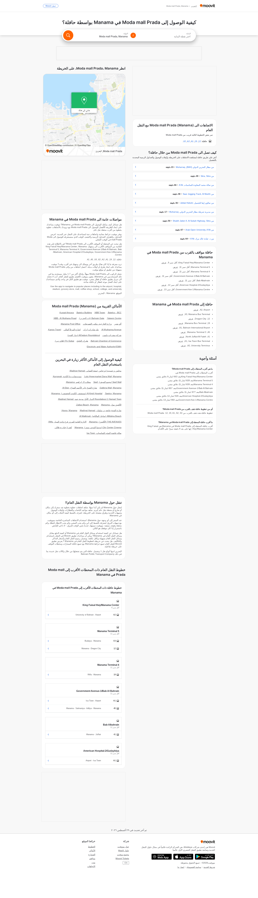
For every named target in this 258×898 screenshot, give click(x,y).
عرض (163, 262)
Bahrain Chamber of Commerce (106, 341)
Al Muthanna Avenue (111, 329)
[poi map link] (84, 115)
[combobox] (164, 36)
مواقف (92, 858)
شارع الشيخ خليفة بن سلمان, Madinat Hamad (100, 410)
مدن (93, 862)
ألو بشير (117, 324)
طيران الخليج (82, 341)
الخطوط (91, 846)
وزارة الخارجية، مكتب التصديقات (97, 324)
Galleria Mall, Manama (110, 388)
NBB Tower (100, 312)
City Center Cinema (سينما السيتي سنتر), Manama (98, 427)
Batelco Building (84, 312)
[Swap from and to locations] (133, 35)
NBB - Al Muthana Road (65, 318)
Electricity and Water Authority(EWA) (104, 346)
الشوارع (91, 854)
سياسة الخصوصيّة (194, 867)
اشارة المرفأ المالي (72, 329)
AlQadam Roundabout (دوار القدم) (84, 335)
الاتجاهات (91, 866)
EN (126, 863)
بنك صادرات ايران (91, 329)
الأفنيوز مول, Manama (111, 405)
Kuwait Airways (67, 312)
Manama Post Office (70, 324)
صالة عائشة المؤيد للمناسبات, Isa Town (104, 433)
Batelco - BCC (114, 312)
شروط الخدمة (209, 867)
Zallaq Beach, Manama (87, 405)
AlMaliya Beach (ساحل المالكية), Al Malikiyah (100, 416)
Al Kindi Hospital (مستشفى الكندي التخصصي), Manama (76, 393)
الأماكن (92, 850)
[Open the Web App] (162, 857)
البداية (188, 33)
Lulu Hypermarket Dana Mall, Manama (102, 376)
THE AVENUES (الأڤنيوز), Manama (105, 422)
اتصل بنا (181, 867)
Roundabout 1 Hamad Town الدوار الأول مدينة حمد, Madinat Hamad (89, 399)
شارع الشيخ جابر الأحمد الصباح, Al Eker (79, 388)
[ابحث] (68, 35)
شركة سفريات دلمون (112, 335)
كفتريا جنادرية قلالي (63, 427)
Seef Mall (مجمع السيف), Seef (107, 382)
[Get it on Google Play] (205, 857)
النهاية (125, 33)
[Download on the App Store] (183, 857)
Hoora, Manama (69, 410)
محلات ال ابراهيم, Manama (78, 382)
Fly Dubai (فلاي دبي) (64, 341)
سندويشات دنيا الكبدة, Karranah (67, 376)
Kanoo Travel (54, 329)
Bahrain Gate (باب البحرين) (91, 318)
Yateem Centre (114, 318)
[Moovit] (207, 6)
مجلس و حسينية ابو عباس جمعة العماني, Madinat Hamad (95, 371)
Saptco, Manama (113, 393)
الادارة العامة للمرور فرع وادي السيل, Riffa (67, 422)
